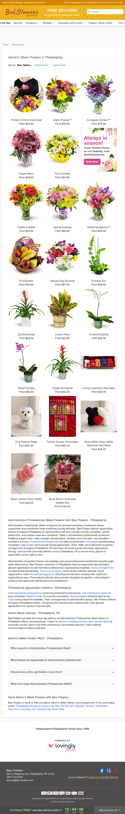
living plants (92, 541)
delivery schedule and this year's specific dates (84, 621)
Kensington (102, 705)
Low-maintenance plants (95, 592)
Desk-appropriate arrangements (25, 592)
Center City (48, 705)
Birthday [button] (47, 22)
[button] (116, 800)
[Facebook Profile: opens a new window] (102, 770)
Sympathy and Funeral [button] (70, 22)
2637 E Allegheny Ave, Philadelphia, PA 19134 (30, 773)
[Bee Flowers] (21, 12)
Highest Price (41, 65)
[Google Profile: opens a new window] (109, 770)
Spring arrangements (102, 567)
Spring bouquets (78, 596)
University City (27, 709)
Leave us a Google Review (102, 777)
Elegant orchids (34, 596)
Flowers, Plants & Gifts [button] (100, 22)
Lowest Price (59, 65)
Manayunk (35, 705)
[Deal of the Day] (99, 150)
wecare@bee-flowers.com (20, 780)
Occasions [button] (31, 22)
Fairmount (13, 709)
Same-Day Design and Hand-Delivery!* (24, 2)
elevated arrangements (42, 574)
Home (5, 44)
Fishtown (90, 705)
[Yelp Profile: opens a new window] (116, 770)
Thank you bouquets (50, 570)
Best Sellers (24, 65)
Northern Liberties (74, 705)
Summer (18, 22)
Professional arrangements (44, 541)
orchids (29, 544)
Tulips (11, 599)
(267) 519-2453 (15, 776)
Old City (59, 705)
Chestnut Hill (43, 709)
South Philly (58, 709)
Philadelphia (21, 705)
